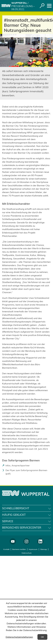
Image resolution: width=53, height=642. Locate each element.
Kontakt (6, 549)
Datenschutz (27, 553)
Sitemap (43, 549)
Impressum (33, 549)
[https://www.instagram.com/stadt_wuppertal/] (26, 541)
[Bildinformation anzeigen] (50, 64)
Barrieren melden (19, 549)
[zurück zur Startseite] (6, 5)
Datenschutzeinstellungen (19, 637)
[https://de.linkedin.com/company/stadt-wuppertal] (40, 541)
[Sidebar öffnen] (49, 6)
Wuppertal (19, 3)
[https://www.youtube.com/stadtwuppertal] (13, 541)
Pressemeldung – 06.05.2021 (23, 8)
